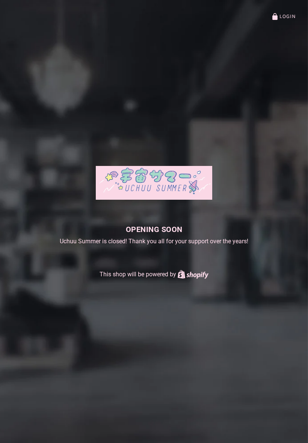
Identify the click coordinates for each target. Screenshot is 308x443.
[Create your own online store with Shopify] (193, 274)
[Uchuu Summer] (154, 183)
